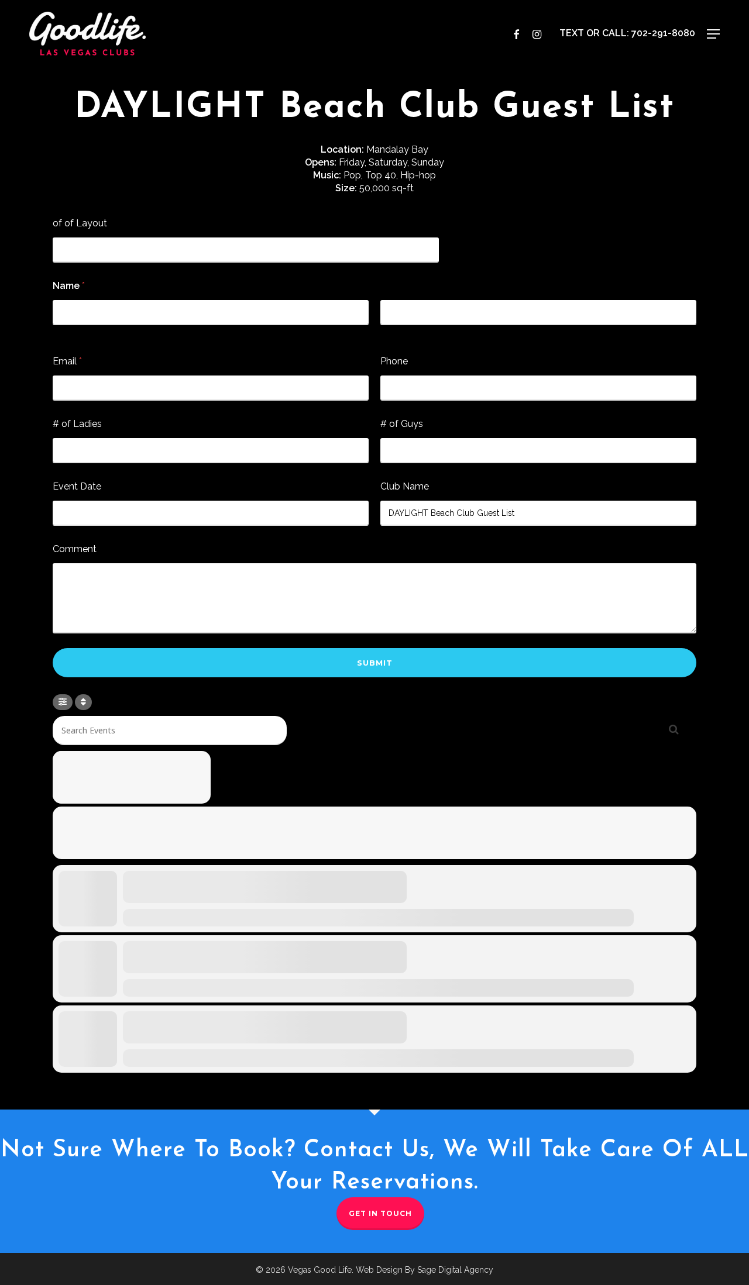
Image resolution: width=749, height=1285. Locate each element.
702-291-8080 (663, 33)
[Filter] (63, 702)
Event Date (77, 486)
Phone (394, 361)
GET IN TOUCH (380, 1213)
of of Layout (80, 223)
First (60, 332)
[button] (713, 34)
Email (67, 361)
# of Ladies (77, 423)
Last (388, 332)
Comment (75, 548)
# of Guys (401, 423)
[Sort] (83, 702)
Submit (375, 662)
